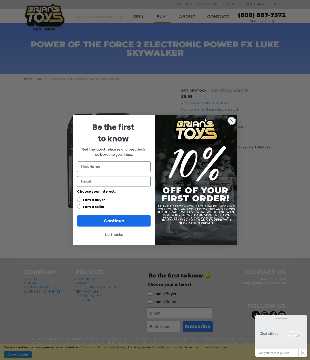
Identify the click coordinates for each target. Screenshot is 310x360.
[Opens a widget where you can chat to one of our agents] (281, 336)
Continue (114, 221)
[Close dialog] (232, 121)
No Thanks (114, 234)
